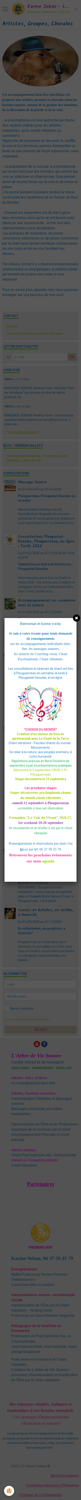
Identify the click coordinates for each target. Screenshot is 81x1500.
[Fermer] (76, 618)
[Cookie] (9, 1491)
